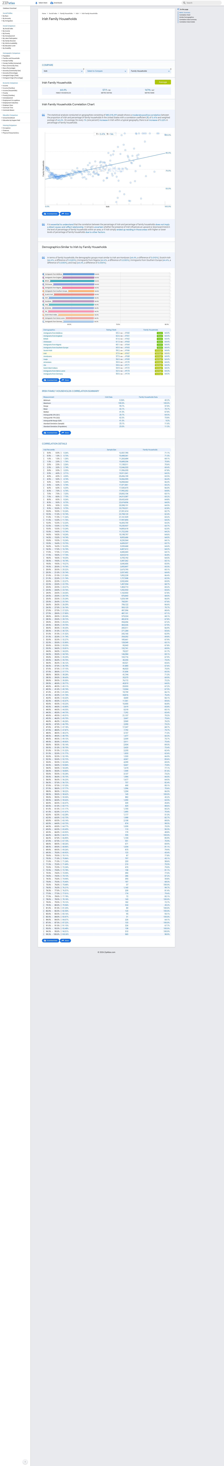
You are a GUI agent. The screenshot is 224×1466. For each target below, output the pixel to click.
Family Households (66, 13)
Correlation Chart (184, 15)
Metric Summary (184, 12)
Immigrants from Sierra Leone (54, 371)
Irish (77, 13)
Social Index (53, 13)
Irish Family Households (90, 13)
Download (166, 130)
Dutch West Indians (51, 368)
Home (44, 13)
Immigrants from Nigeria (52, 345)
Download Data (52, 214)
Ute (45, 365)
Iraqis (46, 359)
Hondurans (48, 356)
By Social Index (8, 28)
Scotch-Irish (48, 350)
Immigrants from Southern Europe (56, 348)
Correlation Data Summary (188, 19)
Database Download (9, 8)
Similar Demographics (186, 17)
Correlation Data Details (187, 22)
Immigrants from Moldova (53, 333)
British (46, 339)
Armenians (47, 362)
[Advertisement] (74, 39)
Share (67, 214)
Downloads (58, 3)
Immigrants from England (53, 336)
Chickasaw (47, 342)
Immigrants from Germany (53, 374)
